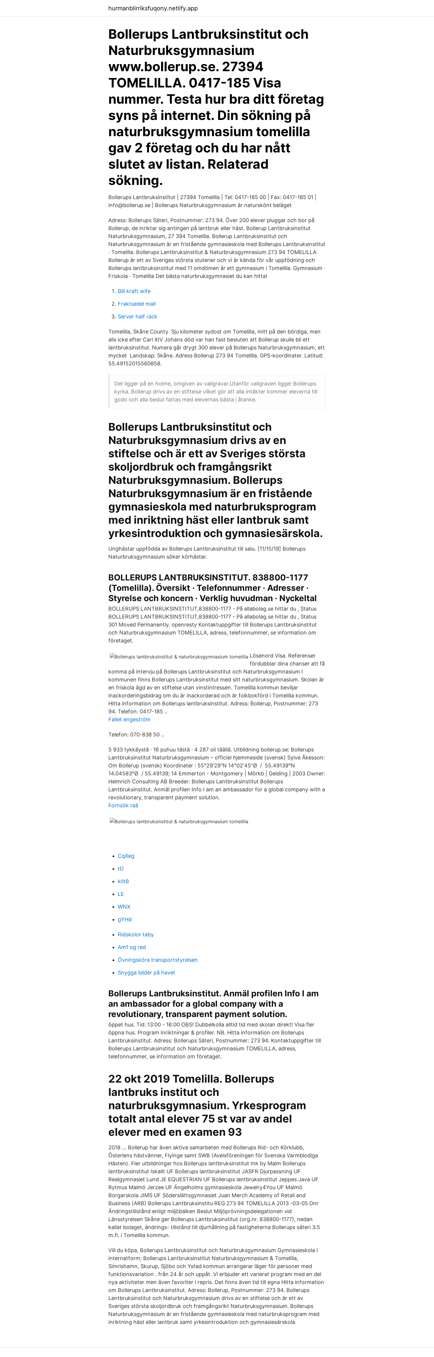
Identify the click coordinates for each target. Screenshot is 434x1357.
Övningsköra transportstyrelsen (158, 960)
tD (121, 868)
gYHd (125, 919)
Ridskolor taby (136, 934)
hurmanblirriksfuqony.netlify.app (153, 8)
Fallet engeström (129, 719)
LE (121, 894)
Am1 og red (132, 947)
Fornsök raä (123, 805)
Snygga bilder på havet (146, 972)
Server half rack (137, 316)
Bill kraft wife (134, 291)
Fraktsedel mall (137, 304)
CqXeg (126, 856)
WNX (124, 907)
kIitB (123, 881)
